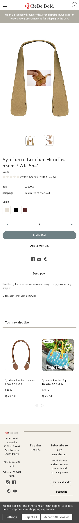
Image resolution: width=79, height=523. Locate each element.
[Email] (39, 259)
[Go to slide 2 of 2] (42, 405)
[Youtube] (15, 491)
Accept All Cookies (56, 517)
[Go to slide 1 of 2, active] (36, 405)
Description (39, 273)
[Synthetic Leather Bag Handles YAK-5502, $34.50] (58, 355)
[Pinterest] (46, 259)
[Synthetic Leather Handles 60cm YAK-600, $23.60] (21, 355)
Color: (6, 201)
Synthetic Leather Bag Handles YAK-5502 (54, 382)
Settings (11, 517)
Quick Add (10, 396)
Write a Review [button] (48, 176)
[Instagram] (8, 482)
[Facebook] (33, 259)
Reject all (31, 517)
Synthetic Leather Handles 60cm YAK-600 (20, 382)
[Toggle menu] (5, 5)
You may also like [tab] (17, 322)
